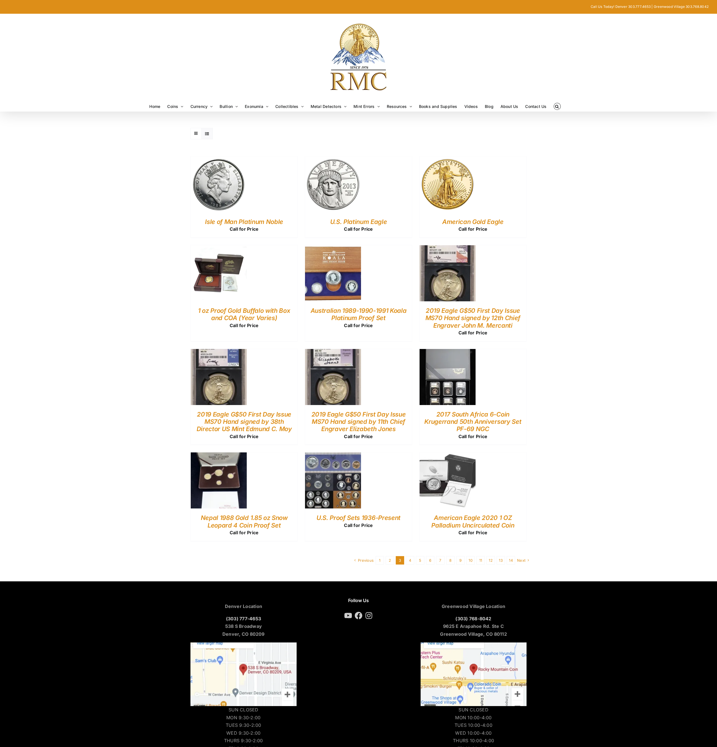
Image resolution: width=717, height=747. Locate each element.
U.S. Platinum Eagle (358, 221)
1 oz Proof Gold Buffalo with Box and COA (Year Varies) (244, 314)
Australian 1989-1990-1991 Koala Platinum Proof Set (359, 314)
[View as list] (207, 133)
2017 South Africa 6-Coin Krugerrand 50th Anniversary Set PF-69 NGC (472, 422)
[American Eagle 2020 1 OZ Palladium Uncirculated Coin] (448, 456)
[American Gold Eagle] (448, 160)
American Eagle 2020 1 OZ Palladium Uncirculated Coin (472, 521)
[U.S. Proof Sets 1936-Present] (333, 456)
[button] (557, 106)
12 (490, 560)
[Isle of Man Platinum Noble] (219, 160)
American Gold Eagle (473, 221)
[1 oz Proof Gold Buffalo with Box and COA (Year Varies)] (219, 249)
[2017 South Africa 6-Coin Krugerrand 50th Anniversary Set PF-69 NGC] (448, 352)
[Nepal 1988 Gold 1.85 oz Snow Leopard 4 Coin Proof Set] (219, 456)
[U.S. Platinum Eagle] (333, 160)
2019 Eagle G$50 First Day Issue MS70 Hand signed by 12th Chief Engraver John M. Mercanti (472, 318)
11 (480, 560)
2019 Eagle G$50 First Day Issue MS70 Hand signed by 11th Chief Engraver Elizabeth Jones (358, 422)
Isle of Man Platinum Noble (244, 221)
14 (511, 560)
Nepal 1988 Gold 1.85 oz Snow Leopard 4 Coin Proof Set (244, 521)
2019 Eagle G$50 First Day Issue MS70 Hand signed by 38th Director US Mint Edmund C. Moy (244, 422)
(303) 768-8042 (473, 618)
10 (470, 560)
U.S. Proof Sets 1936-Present (358, 517)
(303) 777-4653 (243, 618)
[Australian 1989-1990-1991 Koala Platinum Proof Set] (333, 249)
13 (500, 560)
